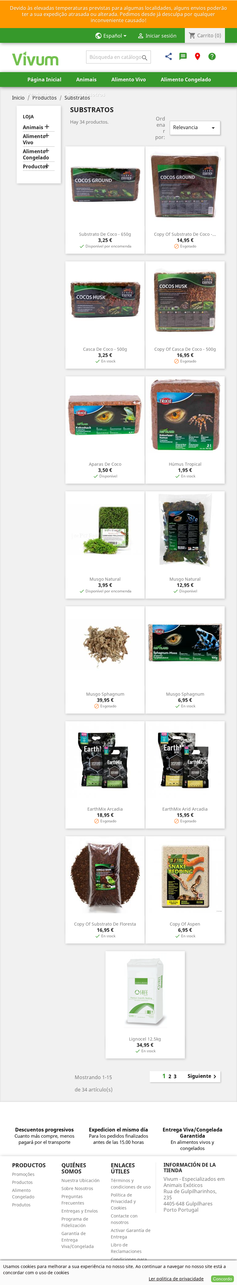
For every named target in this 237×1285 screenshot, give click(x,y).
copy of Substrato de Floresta (105, 924)
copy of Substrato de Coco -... (185, 234)
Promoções (23, 1174)
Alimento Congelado (186, 79)
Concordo (222, 1278)
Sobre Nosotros (86, 94)
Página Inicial (44, 79)
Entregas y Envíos (79, 1211)
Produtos (21, 1205)
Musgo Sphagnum (105, 694)
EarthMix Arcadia (105, 809)
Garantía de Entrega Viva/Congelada (77, 1239)
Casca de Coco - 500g (105, 349)
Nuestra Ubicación (80, 1180)
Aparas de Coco (105, 464)
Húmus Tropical (185, 464)
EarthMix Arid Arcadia (185, 809)
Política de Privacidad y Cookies (123, 1201)
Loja (28, 116)
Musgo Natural (105, 579)
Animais (86, 79)
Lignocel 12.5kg (145, 1039)
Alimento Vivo (128, 79)
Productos (39, 94)
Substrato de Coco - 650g (105, 234)
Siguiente (203, 1076)
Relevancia (195, 128)
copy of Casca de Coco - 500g (185, 349)
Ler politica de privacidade (176, 1279)
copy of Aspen (185, 924)
